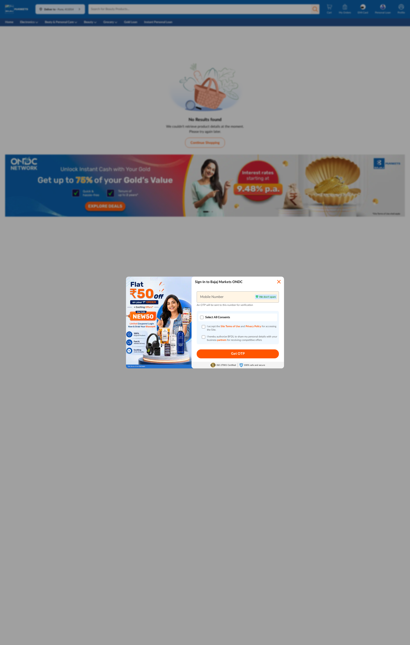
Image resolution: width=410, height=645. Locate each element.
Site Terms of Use (230, 326)
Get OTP (238, 353)
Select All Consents (217, 317)
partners (222, 340)
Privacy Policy (254, 326)
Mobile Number (212, 297)
